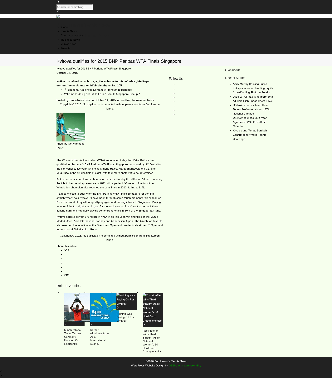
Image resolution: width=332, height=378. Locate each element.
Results (65, 48)
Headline (125, 100)
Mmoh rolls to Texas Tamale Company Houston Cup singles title (72, 336)
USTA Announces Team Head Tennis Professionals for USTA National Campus (251, 109)
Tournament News (143, 100)
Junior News (68, 43)
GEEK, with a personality (185, 365)
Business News (70, 39)
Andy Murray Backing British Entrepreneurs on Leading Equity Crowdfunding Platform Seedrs (253, 88)
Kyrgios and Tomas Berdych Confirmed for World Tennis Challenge (250, 134)
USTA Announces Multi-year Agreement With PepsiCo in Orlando (250, 122)
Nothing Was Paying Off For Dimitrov (125, 317)
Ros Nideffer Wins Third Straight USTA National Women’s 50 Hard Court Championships (152, 341)
